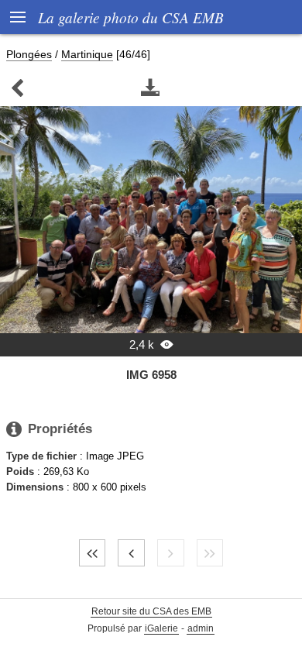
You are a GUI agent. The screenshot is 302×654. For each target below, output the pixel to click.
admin (200, 628)
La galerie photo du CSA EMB (131, 17)
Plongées (29, 54)
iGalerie (161, 628)
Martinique (87, 54)
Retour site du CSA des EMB (151, 611)
